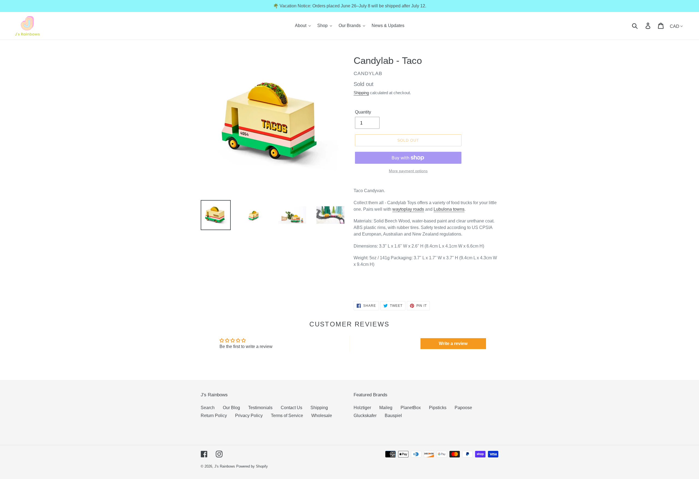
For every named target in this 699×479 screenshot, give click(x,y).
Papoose (463, 407)
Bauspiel (393, 415)
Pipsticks (437, 407)
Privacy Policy (249, 415)
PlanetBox (411, 407)
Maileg (385, 407)
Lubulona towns (449, 209)
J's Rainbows (224, 466)
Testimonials (260, 407)
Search (208, 407)
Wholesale (321, 415)
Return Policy (214, 415)
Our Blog (231, 407)
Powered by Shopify (252, 466)
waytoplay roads (408, 209)
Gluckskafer (365, 415)
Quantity (363, 112)
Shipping (361, 92)
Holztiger (362, 407)
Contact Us (291, 407)
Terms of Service (287, 415)
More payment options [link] (408, 171)
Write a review (453, 343)
